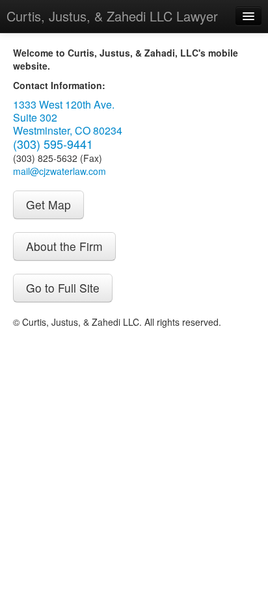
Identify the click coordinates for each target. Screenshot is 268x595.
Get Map (48, 204)
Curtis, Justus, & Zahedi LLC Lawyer (112, 16)
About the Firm (64, 246)
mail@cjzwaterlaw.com (59, 171)
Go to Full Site (63, 288)
